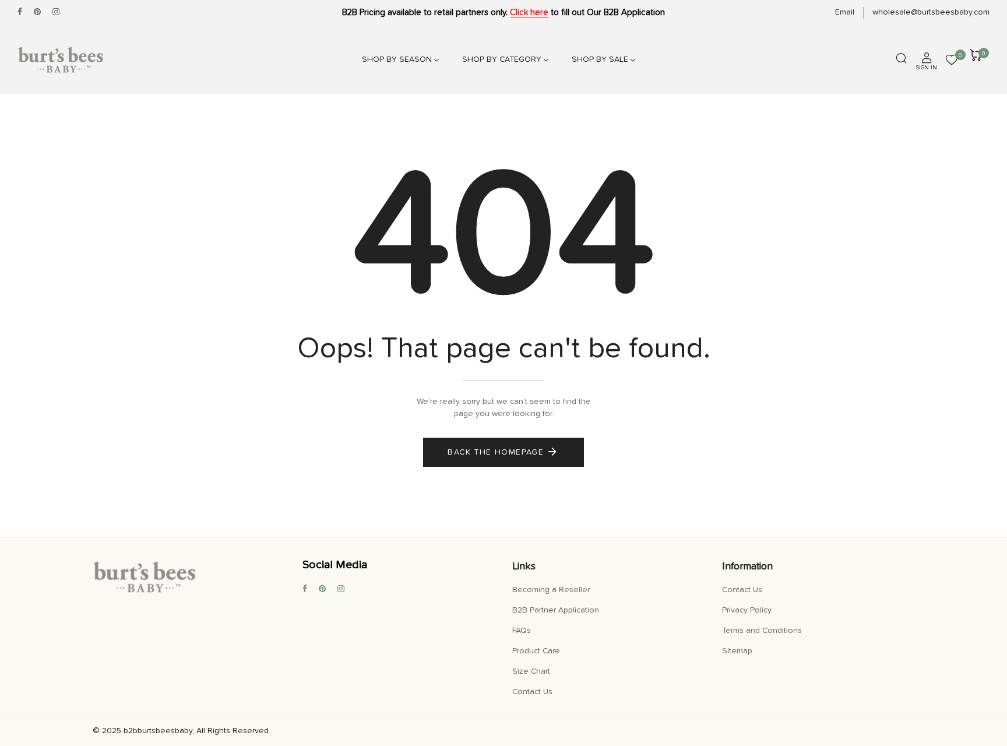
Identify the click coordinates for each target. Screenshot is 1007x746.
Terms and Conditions (762, 631)
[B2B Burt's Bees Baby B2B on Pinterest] (37, 12)
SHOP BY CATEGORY (501, 59)
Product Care (536, 651)
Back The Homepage (496, 452)
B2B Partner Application (555, 610)
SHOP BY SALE (600, 59)
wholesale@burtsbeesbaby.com (931, 12)
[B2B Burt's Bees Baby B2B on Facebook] (19, 12)
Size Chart (531, 671)
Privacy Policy (747, 610)
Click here (529, 12)
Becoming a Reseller (551, 590)
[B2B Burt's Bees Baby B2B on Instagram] (55, 12)
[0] (951, 61)
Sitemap (737, 651)
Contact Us (532, 692)
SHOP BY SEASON (397, 59)
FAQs (521, 631)
